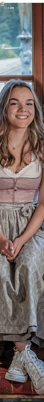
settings (12, 401)
